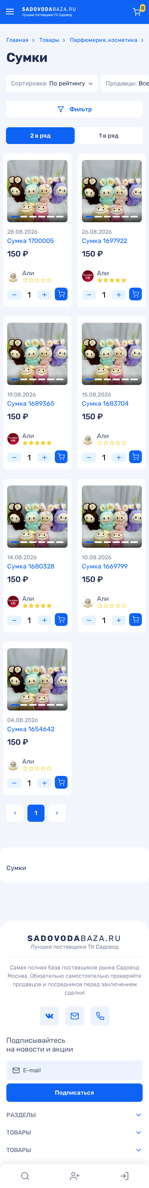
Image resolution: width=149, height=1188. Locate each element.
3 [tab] (33, 216)
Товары (49, 40)
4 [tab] (42, 216)
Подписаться (74, 1092)
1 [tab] (15, 216)
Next (58, 191)
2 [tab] (24, 216)
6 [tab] (60, 216)
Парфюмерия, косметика (103, 40)
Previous (16, 191)
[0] (137, 12)
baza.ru (74, 941)
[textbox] (48, 83)
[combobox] (52, 83)
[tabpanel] (37, 191)
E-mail (32, 1070)
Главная (17, 40)
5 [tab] (50, 216)
